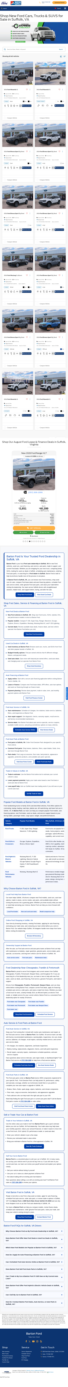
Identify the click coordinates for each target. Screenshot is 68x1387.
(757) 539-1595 (35, 492)
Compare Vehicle (12, 118)
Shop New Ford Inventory (23, 1014)
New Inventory (5, 1351)
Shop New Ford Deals (25, 594)
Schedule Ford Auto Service (23, 1065)
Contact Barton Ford (44, 1217)
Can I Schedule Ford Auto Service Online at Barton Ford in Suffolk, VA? (33, 1262)
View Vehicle (24, 532)
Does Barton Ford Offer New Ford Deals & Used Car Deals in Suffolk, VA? (32, 1239)
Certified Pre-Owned (7, 1358)
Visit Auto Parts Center (24, 762)
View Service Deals (46, 730)
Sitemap (28, 1370)
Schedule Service (59, 2)
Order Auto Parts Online (46, 1106)
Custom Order (5, 1362)
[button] (31, 73)
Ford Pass (24, 1358)
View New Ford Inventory (34, 634)
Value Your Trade (45, 532)
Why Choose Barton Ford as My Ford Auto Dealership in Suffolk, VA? (32, 1231)
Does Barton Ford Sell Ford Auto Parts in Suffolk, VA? (26, 1269)
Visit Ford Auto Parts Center (23, 1106)
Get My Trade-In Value (34, 793)
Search (61, 49)
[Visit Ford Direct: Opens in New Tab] (50, 1372)
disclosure (34, 536)
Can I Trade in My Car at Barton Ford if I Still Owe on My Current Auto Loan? (32, 1277)
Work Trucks (5, 1353)
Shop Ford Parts (26, 1355)
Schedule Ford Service (45, 1014)
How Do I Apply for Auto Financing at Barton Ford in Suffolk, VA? (30, 1255)
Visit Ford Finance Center (34, 698)
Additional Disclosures (39, 1370)
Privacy (32, 1370)
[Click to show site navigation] (65, 8)
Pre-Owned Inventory (7, 1355)
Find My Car (5, 1360)
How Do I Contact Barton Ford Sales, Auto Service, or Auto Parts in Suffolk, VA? (31, 1303)
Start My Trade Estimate (34, 1146)
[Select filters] (61, 56)
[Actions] (29, 89)
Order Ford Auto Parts (44, 762)
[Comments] (20, 106)
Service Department (27, 1351)
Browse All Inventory (34, 936)
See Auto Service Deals (46, 1065)
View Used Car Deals (44, 594)
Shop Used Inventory (34, 666)
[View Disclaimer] (17, 106)
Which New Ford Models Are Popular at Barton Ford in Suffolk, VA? (31, 1247)
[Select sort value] (64, 56)
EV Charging (25, 1360)
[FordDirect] (6, 1372)
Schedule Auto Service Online (25, 730)
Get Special (35, 528)
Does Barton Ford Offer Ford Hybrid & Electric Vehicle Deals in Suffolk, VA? (33, 1287)
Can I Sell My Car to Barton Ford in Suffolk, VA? (24, 1295)
